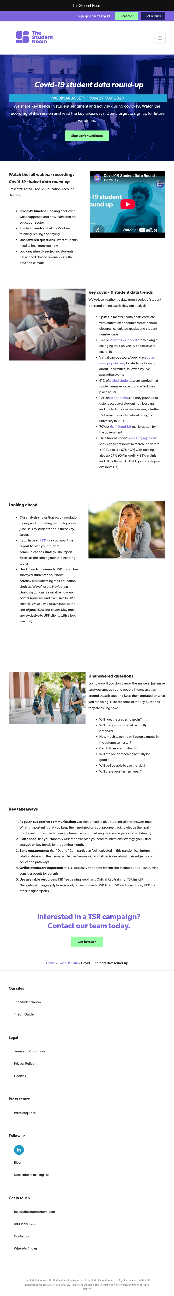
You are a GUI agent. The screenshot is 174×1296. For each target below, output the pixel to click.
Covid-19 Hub (68, 963)
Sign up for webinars (87, 136)
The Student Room (27, 1002)
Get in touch (153, 16)
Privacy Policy (24, 1064)
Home (50, 963)
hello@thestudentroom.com (34, 1212)
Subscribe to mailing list (31, 1175)
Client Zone (126, 16)
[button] (159, 38)
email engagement (142, 438)
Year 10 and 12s (121, 427)
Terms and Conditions (30, 1051)
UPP (43, 540)
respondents (118, 398)
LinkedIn (19, 1150)
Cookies (20, 1076)
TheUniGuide (24, 1014)
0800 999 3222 (25, 1224)
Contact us (22, 1236)
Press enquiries (25, 1113)
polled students (120, 381)
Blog (17, 1162)
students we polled (123, 340)
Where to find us (26, 1248)
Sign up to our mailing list (94, 16)
